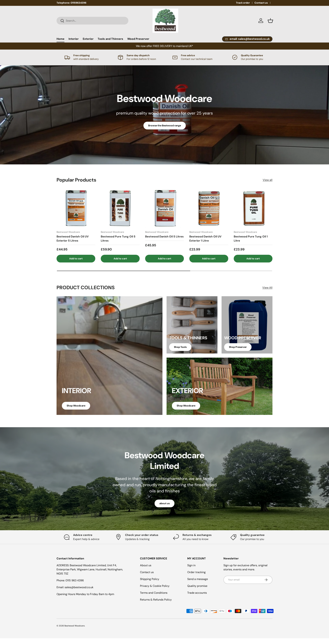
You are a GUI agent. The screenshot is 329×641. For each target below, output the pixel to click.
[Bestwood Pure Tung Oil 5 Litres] (120, 208)
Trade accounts (197, 593)
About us (145, 565)
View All (267, 287)
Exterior (88, 39)
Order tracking (196, 572)
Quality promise (197, 586)
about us (164, 503)
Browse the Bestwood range (164, 125)
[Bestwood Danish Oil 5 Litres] (164, 208)
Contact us (261, 2)
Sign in (191, 565)
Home (60, 39)
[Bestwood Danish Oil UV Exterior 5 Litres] (76, 208)
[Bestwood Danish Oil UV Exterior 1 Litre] (208, 208)
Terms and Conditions (153, 593)
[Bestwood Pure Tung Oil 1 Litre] (253, 208)
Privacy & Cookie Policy (154, 586)
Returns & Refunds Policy (156, 599)
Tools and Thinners (110, 39)
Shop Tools (180, 347)
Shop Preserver (238, 347)
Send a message (197, 579)
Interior (74, 39)
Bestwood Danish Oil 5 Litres (164, 236)
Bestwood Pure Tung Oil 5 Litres (118, 238)
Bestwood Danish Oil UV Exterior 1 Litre (205, 238)
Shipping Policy (149, 579)
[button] (270, 20)
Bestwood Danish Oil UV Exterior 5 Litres (73, 238)
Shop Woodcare (76, 405)
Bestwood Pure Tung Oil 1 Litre (251, 238)
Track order (243, 2)
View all (267, 180)
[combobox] (92, 21)
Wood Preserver (138, 39)
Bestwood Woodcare (74, 625)
